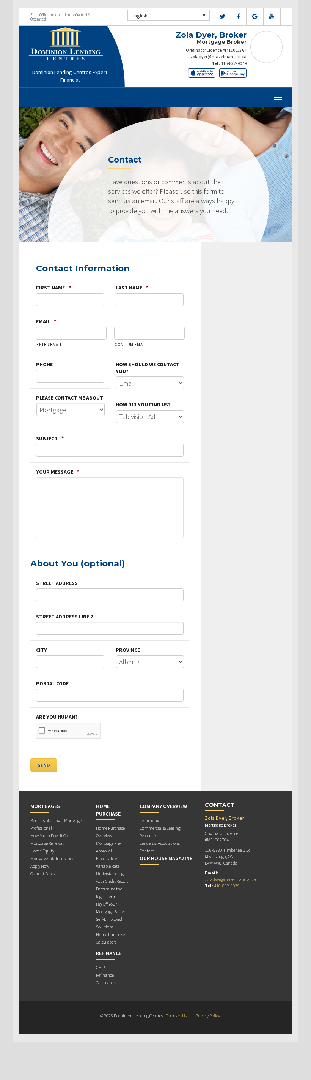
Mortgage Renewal (47, 843)
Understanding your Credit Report (112, 877)
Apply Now (39, 866)
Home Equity (42, 851)
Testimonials (151, 820)
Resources (148, 835)
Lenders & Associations (160, 843)
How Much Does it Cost (50, 835)
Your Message (57, 471)
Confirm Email (130, 344)
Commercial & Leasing (160, 828)
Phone (44, 364)
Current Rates (42, 873)
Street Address (57, 583)
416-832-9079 (234, 63)
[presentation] (68, 731)
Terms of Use (177, 1015)
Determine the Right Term (109, 892)
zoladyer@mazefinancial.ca (218, 56)
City (41, 650)
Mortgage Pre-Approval (108, 847)
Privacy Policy (208, 1015)
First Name (53, 287)
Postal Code (52, 683)
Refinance (108, 953)
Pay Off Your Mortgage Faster (110, 907)
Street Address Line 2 (64, 616)
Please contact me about (69, 397)
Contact (147, 851)
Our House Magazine (166, 858)
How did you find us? (143, 404)
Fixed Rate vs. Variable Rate (107, 862)
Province (128, 650)
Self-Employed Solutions (109, 923)
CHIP (100, 967)
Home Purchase (108, 810)
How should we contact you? (147, 368)
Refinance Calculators (106, 978)
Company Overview (163, 806)
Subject (50, 438)
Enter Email (49, 344)
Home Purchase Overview (110, 831)
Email (46, 321)
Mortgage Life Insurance (52, 858)
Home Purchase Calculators (110, 938)
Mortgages (45, 806)
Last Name (132, 287)
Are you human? (57, 716)
